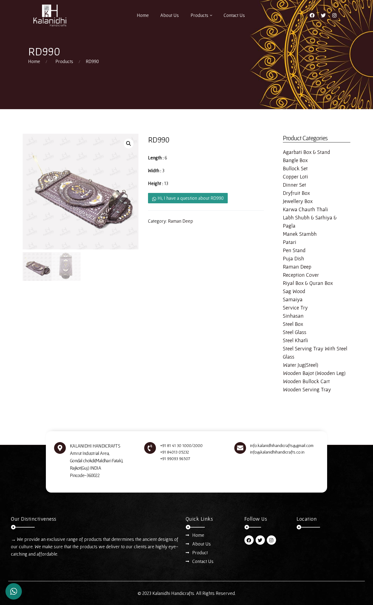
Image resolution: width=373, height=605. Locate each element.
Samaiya (293, 299)
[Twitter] (323, 15)
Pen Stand (294, 250)
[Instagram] (334, 15)
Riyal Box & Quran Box (308, 283)
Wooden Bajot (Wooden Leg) (314, 373)
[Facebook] (312, 15)
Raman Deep (180, 221)
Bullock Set (295, 168)
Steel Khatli (295, 340)
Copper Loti (295, 177)
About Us (169, 15)
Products (199, 15)
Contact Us (234, 15)
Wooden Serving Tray (307, 389)
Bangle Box (295, 160)
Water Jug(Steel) (300, 365)
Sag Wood (294, 291)
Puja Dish (293, 258)
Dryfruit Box (296, 193)
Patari (289, 242)
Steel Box (293, 324)
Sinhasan (293, 316)
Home (143, 15)
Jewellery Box (298, 201)
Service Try (295, 308)
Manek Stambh (300, 234)
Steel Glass (294, 332)
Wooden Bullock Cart (306, 381)
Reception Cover (301, 275)
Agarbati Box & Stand (306, 152)
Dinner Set (294, 185)
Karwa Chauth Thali (305, 209)
